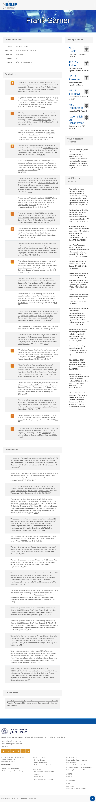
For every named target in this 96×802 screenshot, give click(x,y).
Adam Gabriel (50, 133)
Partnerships (71, 757)
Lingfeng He (22, 137)
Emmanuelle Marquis (25, 235)
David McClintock (24, 89)
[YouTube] (13, 751)
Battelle (5, 746)
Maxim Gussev (51, 87)
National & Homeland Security (44, 765)
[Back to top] (92, 798)
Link (42, 107)
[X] (8, 751)
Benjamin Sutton (43, 491)
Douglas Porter (23, 205)
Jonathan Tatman (39, 285)
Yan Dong (25, 233)
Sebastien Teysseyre (36, 389)
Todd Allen (32, 205)
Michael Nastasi (42, 137)
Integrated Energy (40, 762)
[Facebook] (3, 751)
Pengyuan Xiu (32, 137)
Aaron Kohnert (23, 389)
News (68, 784)
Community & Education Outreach (78, 765)
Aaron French (33, 135)
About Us (37, 769)
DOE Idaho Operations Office (12, 744)
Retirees (69, 777)
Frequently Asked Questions (44, 779)
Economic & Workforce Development (79, 767)
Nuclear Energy (39, 760)
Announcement (32, 703)
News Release (12, 705)
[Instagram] (18, 751)
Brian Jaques (34, 218)
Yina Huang (30, 168)
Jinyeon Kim (47, 404)
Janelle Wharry (48, 148)
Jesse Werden (50, 285)
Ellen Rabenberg (23, 218)
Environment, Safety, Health (44, 772)
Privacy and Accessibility (10, 768)
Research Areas (39, 757)
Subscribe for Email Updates (76, 788)
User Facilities (71, 762)
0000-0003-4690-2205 (25, 62)
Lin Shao (26, 139)
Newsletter (53, 703)
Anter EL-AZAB (28, 374)
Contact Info (38, 777)
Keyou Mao (52, 165)
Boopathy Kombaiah (49, 250)
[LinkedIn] (23, 751)
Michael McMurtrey (46, 341)
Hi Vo (44, 387)
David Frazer (51, 387)
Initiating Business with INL (75, 770)
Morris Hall (48, 610)
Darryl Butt (42, 220)
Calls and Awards (44, 703)
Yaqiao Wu (24, 316)
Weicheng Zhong (46, 283)
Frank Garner (35, 89)
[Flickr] (28, 751)
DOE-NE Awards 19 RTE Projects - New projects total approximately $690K (32, 701)
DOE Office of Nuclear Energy (12, 741)
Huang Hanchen (35, 523)
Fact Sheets (70, 786)
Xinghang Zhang (27, 185)
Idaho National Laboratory (13, 757)
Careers (68, 774)
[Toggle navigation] (91, 5)
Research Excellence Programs (76, 760)
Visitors (36, 774)
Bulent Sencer (44, 218)
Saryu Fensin (48, 389)
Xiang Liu (33, 150)
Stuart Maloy (38, 185)
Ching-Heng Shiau (36, 250)
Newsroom (70, 781)
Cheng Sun (25, 150)
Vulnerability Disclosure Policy (12, 771)
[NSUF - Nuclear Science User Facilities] (9, 5)
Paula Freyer (52, 102)
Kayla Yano (47, 372)
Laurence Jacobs (37, 407)
